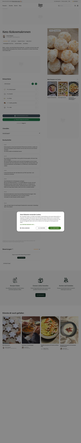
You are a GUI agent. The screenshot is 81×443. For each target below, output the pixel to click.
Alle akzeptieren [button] (55, 228)
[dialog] (40, 221)
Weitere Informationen (27, 222)
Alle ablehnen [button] (41, 228)
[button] (40, 224)
